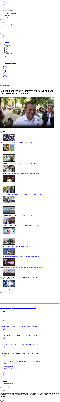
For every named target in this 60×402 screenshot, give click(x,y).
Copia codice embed (4, 129)
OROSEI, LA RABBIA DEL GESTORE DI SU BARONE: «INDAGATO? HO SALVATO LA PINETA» (20, 361)
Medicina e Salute (8, 60)
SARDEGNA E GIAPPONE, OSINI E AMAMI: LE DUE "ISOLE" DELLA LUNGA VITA (18, 308)
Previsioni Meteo (6, 68)
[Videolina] (3, 19)
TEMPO (4, 75)
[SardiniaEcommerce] (7, 375)
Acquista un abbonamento (7, 367)
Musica (6, 62)
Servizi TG (7, 42)
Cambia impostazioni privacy (8, 383)
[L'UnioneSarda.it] (6, 372)
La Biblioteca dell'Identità (7, 368)
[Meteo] (3, 1)
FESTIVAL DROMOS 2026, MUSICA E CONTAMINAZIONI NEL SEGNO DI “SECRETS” (18, 317)
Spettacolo (7, 46)
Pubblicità (5, 73)
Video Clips (5, 51)
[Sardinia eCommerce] (7, 17)
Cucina (6, 50)
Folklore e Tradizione (9, 59)
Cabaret (6, 54)
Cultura (6, 48)
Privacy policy (5, 377)
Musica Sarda (7, 52)
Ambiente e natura (8, 53)
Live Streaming (5, 67)
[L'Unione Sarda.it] (6, 15)
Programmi (5, 28)
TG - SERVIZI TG (5, 85)
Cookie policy (5, 378)
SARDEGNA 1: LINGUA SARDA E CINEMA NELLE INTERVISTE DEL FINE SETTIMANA (19, 353)
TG (3, 27)
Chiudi (2, 400)
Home (4, 26)
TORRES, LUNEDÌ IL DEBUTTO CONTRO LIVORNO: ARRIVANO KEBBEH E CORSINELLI (19, 344)
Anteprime (7, 43)
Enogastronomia (8, 58)
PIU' (4, 30)
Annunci (4, 71)
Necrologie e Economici (7, 380)
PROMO (4, 66)
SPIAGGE (5, 76)
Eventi (6, 49)
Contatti (4, 382)
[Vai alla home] (4, 24)
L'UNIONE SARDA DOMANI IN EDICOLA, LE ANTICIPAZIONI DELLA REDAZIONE (18, 298)
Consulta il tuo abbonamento (8, 366)
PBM (4, 370)
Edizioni (6, 41)
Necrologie (5, 72)
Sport (6, 47)
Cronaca (6, 56)
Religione (7, 65)
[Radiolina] (5, 16)
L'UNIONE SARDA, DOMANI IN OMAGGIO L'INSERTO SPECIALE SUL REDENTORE (18, 326)
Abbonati (4, 70)
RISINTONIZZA (6, 29)
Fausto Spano (3, 131)
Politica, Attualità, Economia (10, 63)
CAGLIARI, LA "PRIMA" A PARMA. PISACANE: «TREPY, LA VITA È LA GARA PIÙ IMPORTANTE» (21, 335)
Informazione (7, 45)
